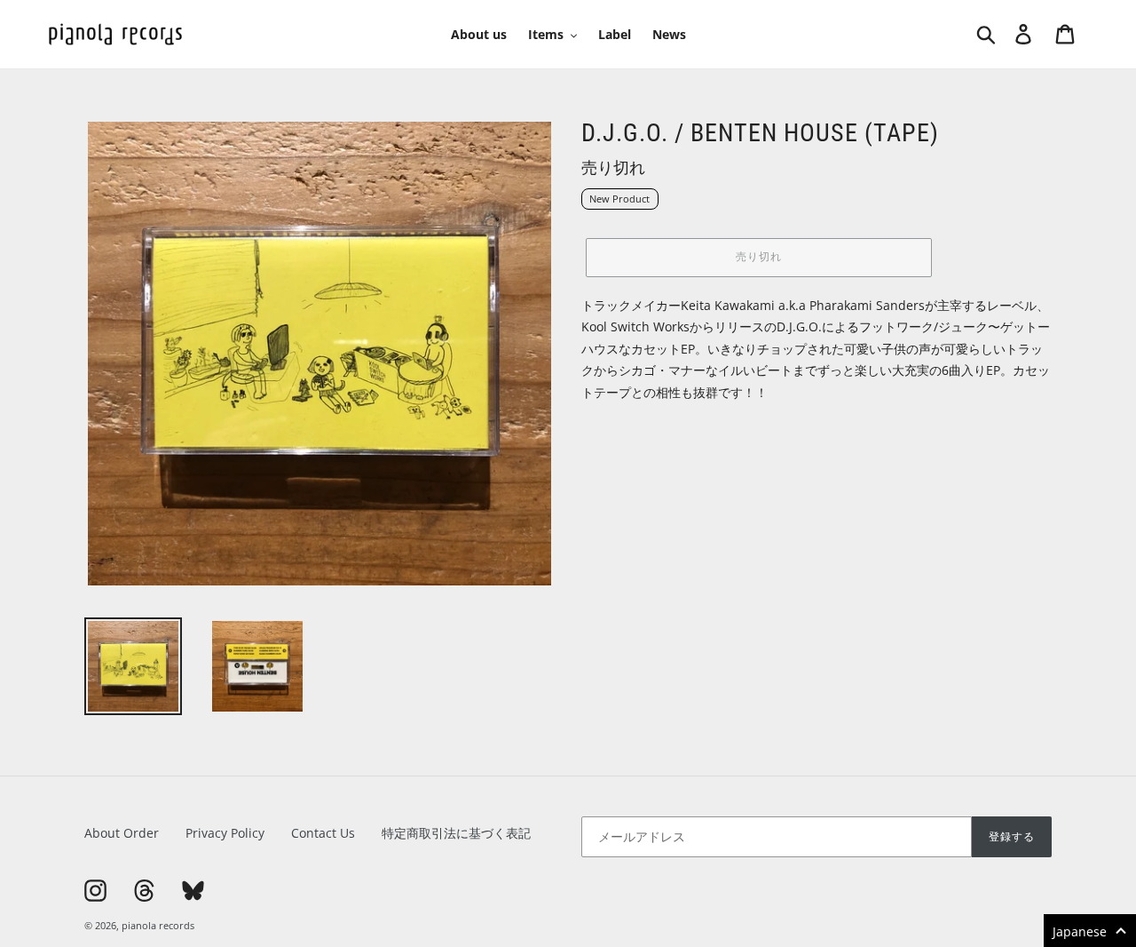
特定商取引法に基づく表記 (456, 832)
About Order (121, 832)
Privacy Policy (224, 832)
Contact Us (323, 832)
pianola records (158, 925)
